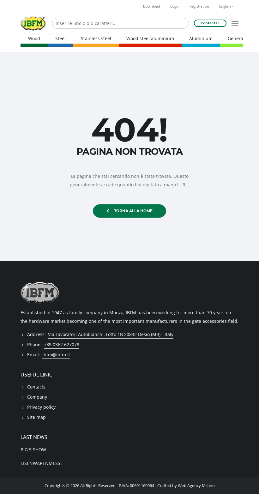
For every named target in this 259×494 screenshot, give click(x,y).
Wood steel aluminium (150, 38)
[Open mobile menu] (235, 23)
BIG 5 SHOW (33, 450)
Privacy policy (41, 407)
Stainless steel (96, 38)
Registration (199, 6)
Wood (34, 38)
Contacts (36, 387)
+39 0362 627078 (61, 344)
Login (174, 6)
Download (151, 6)
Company (37, 397)
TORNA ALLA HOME (133, 210)
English (225, 6)
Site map (36, 417)
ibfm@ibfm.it (56, 355)
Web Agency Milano (196, 485)
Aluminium (201, 38)
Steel (60, 38)
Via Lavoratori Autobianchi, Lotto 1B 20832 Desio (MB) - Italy (110, 334)
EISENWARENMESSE (42, 463)
